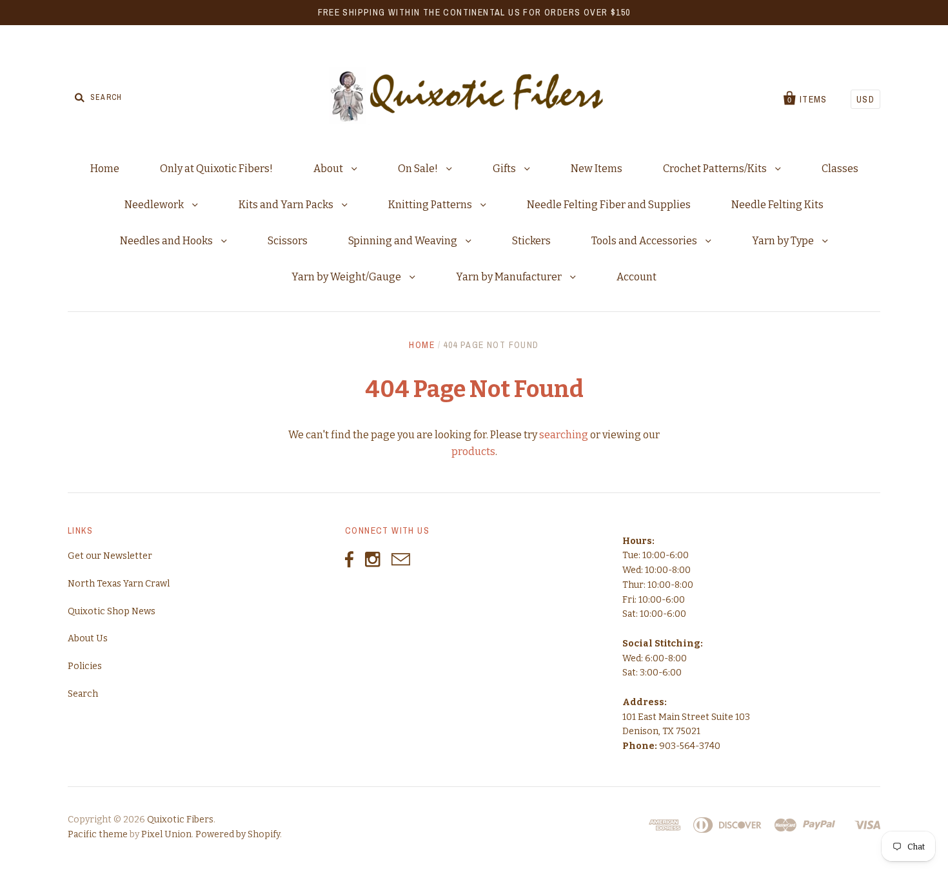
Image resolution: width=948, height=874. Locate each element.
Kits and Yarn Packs (287, 205)
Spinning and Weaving (403, 241)
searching (563, 435)
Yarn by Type (784, 241)
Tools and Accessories (645, 241)
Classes (840, 168)
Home (104, 168)
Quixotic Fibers (180, 819)
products (473, 451)
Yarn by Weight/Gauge (347, 277)
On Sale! (419, 168)
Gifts (505, 168)
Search (83, 693)
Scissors (288, 241)
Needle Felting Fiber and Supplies (609, 205)
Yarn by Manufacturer (510, 277)
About (329, 168)
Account (637, 277)
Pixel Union (166, 834)
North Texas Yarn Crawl (119, 583)
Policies (85, 666)
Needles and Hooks (167, 241)
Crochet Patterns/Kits (716, 168)
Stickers (531, 241)
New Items (596, 168)
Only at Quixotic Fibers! (216, 168)
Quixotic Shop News (111, 611)
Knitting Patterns (431, 205)
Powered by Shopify (237, 834)
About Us (88, 638)
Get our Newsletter (110, 555)
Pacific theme (98, 834)
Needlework (155, 205)
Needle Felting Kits (777, 205)
